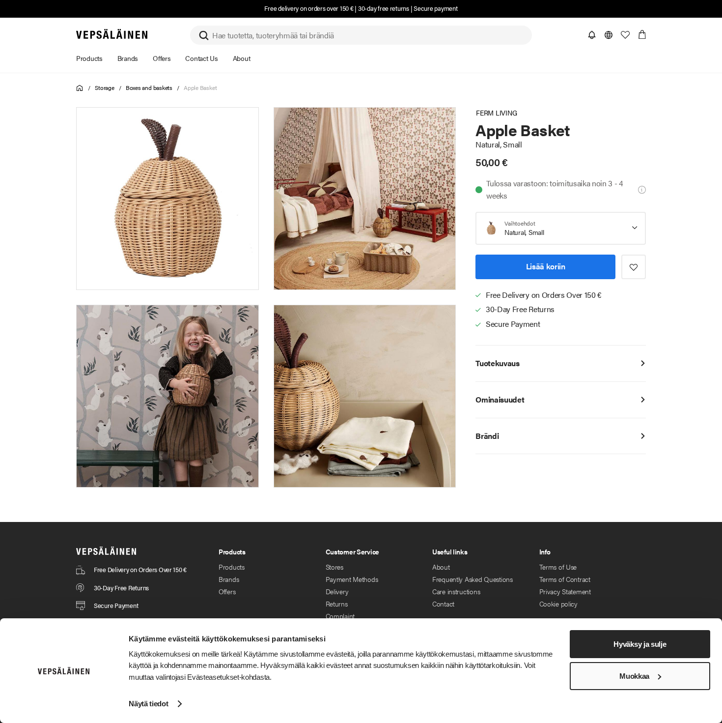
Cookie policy (558, 603)
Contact (443, 603)
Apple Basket (200, 87)
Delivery (337, 591)
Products (232, 567)
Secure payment (435, 8)
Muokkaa (634, 676)
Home (79, 88)
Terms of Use (558, 567)
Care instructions (456, 591)
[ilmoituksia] (591, 35)
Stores (334, 567)
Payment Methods (352, 579)
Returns (337, 603)
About (441, 567)
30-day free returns (383, 8)
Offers (227, 591)
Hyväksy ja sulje (639, 644)
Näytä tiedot (148, 703)
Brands (229, 579)
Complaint (340, 616)
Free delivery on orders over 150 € (308, 8)
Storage (104, 87)
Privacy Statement (565, 591)
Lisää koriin (545, 266)
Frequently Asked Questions (472, 579)
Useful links (450, 551)
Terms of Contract (564, 579)
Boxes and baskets (149, 87)
